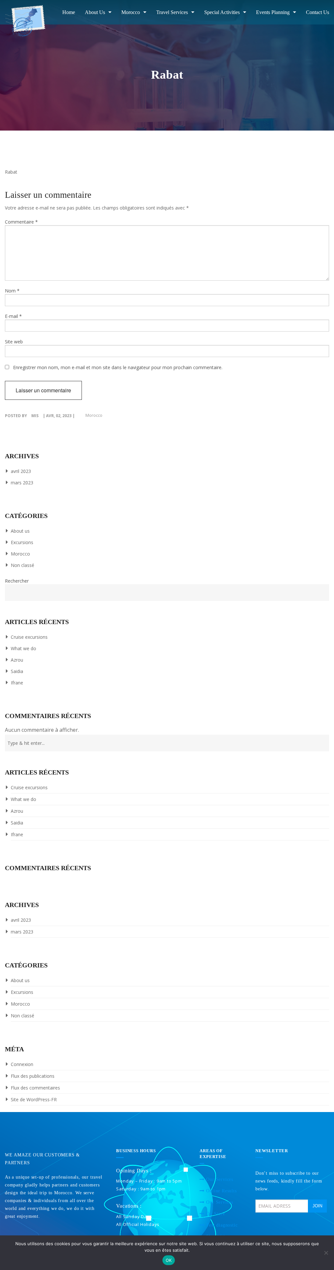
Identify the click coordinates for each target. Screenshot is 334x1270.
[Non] (326, 1252)
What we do (23, 648)
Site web (14, 341)
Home (68, 12)
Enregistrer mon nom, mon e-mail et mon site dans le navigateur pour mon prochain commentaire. (117, 367)
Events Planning (273, 12)
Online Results (221, 1190)
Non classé (22, 565)
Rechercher (17, 581)
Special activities (222, 12)
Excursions (22, 542)
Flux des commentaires (35, 1088)
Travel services (172, 12)
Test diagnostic (221, 1225)
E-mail (13, 316)
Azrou (17, 660)
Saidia (17, 671)
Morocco (130, 12)
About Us (95, 12)
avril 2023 (21, 471)
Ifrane (17, 683)
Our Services (219, 1179)
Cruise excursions (29, 637)
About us (20, 531)
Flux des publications (32, 1076)
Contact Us (317, 12)
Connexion (22, 1064)
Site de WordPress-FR (34, 1099)
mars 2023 (22, 482)
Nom (12, 291)
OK (169, 1260)
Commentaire (21, 222)
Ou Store (215, 1213)
